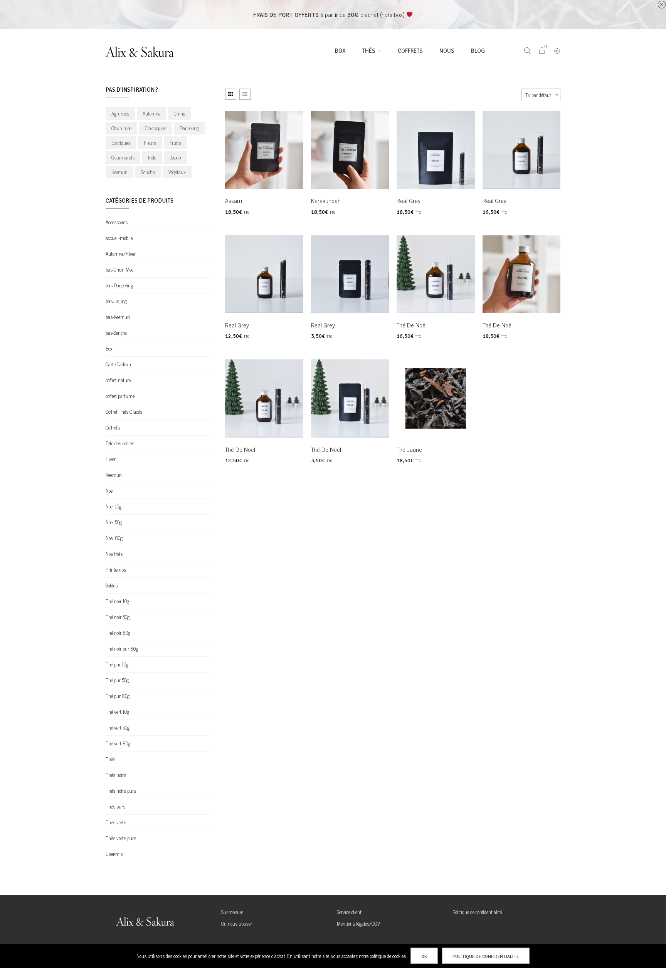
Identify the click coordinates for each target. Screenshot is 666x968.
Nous (446, 50)
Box (109, 348)
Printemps (116, 569)
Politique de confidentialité (477, 912)
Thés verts (116, 822)
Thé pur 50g (117, 680)
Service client (349, 912)
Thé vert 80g (118, 743)
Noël (110, 491)
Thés (110, 759)
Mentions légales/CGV (358, 923)
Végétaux (177, 172)
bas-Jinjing (116, 301)
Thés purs (115, 806)
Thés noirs (116, 775)
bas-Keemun (118, 317)
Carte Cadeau (118, 364)
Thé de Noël (412, 325)
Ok (424, 956)
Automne (151, 113)
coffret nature (118, 380)
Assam (233, 200)
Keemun (119, 172)
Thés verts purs (121, 838)
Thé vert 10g (117, 712)
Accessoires (117, 222)
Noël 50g (114, 522)
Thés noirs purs (121, 791)
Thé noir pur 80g (122, 648)
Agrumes (120, 113)
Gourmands (123, 157)
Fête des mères (120, 443)
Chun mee (121, 128)
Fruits (175, 143)
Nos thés (114, 554)
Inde (152, 157)
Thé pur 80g (118, 696)
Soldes (112, 585)
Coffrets (410, 50)
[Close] (661, 4)
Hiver (111, 459)
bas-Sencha (117, 333)
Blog (478, 50)
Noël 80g (114, 538)
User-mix (114, 854)
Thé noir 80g (118, 633)
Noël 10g (113, 506)
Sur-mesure (232, 912)
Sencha (148, 172)
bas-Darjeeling (119, 285)
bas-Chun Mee (119, 269)
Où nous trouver (236, 923)
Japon (175, 157)
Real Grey (408, 200)
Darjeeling (189, 128)
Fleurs (150, 143)
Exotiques (120, 143)
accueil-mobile (119, 238)
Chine (179, 113)
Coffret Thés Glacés (124, 412)
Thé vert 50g (118, 727)
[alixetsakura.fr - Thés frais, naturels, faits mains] (144, 51)
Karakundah (326, 200)
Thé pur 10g (117, 664)
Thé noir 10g (117, 601)
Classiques (155, 128)
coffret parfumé (120, 396)
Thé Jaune (409, 449)
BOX (340, 50)
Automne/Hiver (121, 254)
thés (368, 50)
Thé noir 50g (118, 617)
